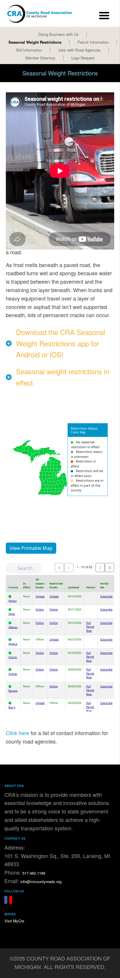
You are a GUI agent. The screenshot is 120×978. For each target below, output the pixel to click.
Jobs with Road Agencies (79, 50)
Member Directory (40, 58)
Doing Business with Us (58, 34)
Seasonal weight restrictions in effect (62, 376)
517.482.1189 (33, 873)
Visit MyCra (14, 921)
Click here (17, 733)
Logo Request (83, 58)
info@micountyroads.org (40, 881)
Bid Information (29, 50)
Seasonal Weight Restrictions (34, 42)
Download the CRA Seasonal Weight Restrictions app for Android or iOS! (60, 343)
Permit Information (93, 42)
